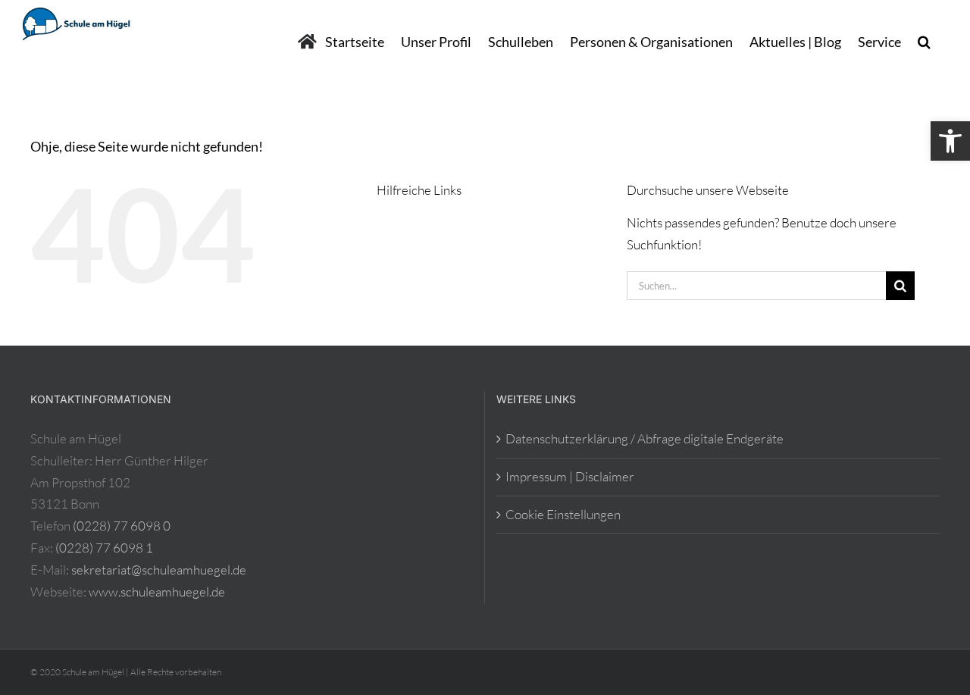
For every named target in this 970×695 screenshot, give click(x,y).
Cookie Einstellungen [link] (563, 514)
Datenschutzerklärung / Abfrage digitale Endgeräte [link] (644, 438)
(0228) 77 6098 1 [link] (104, 548)
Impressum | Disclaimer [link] (569, 476)
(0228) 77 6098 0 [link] (122, 526)
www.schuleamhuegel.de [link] (157, 592)
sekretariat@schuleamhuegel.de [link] (158, 570)
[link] (950, 141)
